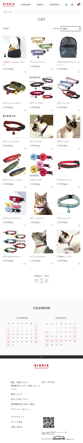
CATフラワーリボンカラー (12, 218)
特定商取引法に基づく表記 (22, 404)
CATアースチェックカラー (12, 103)
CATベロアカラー (36, 141)
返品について (16, 394)
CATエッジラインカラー (11, 141)
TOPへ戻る (41, 357)
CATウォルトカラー (64, 103)
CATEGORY (25, 5)
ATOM (51, 382)
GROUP (40, 5)
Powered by (46, 439)
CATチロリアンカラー (64, 180)
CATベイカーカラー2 (37, 62)
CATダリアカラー (36, 180)
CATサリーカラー (63, 141)
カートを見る (16, 422)
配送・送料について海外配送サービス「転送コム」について (25, 385)
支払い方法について (19, 399)
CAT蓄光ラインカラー (64, 257)
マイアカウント (17, 417)
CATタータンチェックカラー (13, 180)
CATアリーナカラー (37, 103)
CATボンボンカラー (64, 218)
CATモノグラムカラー (37, 257)
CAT (10, 12)
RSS (43, 382)
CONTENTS (54, 5)
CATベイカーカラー (37, 218)
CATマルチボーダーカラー (12, 257)
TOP (5, 12)
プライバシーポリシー (20, 409)
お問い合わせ (16, 427)
